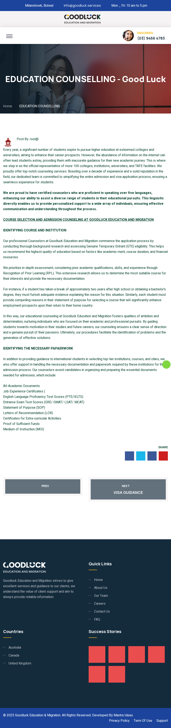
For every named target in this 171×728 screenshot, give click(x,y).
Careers (100, 603)
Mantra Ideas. (123, 715)
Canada (14, 655)
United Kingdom (20, 663)
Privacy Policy (119, 720)
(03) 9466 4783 (151, 38)
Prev (45, 486)
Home (8, 106)
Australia (15, 647)
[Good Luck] (82, 18)
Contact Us (102, 611)
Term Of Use (143, 720)
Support (162, 720)
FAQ (97, 619)
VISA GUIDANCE (128, 492)
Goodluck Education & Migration (37, 715)
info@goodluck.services (82, 5)
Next (126, 486)
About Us (100, 587)
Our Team (101, 595)
